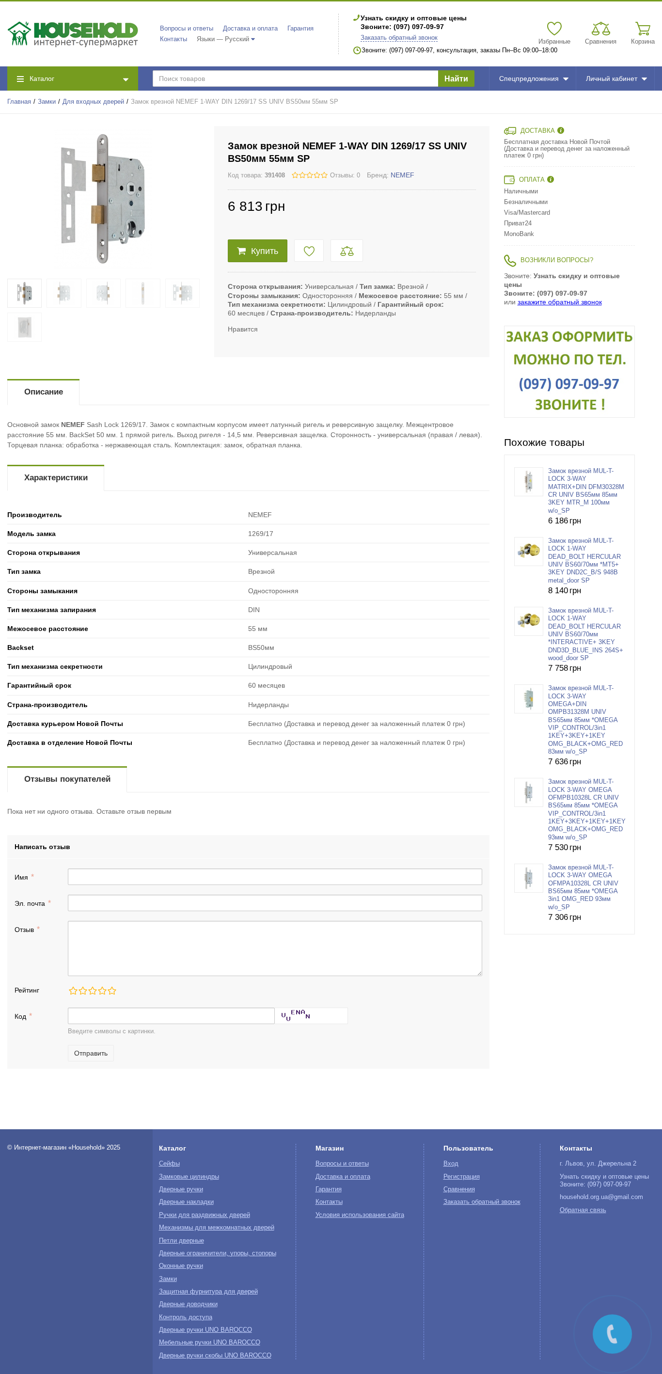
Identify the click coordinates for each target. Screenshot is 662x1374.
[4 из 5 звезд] (102, 990)
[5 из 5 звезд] (111, 990)
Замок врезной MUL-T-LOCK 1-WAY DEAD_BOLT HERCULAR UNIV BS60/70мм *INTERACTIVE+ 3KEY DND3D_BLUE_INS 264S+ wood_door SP (585, 634)
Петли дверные (181, 1240)
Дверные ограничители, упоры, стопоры (217, 1253)
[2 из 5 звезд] (82, 990)
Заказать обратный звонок (399, 37)
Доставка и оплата (250, 28)
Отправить (91, 1053)
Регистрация (461, 1176)
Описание (43, 391)
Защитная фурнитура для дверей (208, 1291)
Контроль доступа (185, 1317)
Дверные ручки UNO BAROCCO (205, 1330)
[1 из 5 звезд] (73, 990)
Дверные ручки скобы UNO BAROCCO (215, 1355)
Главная (19, 101)
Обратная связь (583, 1210)
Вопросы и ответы (186, 28)
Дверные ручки (181, 1189)
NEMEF (402, 175)
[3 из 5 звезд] (92, 990)
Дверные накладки (186, 1202)
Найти (456, 79)
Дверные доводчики (188, 1304)
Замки (47, 101)
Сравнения (459, 1189)
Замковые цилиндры (189, 1176)
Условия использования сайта (359, 1215)
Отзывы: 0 (345, 175)
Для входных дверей (93, 101)
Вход (450, 1163)
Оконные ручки (181, 1266)
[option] (569, 371)
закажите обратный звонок (560, 302)
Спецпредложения (529, 78)
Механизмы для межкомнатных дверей (216, 1227)
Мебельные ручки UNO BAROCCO (209, 1342)
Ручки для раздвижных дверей (204, 1215)
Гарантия (300, 28)
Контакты (173, 39)
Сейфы (169, 1163)
